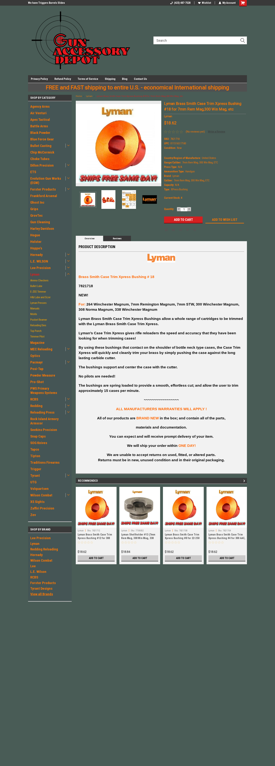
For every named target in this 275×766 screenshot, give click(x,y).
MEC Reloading (41, 349)
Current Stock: (173, 197)
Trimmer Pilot (37, 336)
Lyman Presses (38, 303)
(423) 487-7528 (182, 2)
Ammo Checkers (39, 280)
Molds (33, 314)
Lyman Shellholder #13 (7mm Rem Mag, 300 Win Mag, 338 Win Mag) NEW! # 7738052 (138, 538)
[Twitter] (187, 229)
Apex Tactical (40, 119)
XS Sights (37, 502)
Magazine (37, 342)
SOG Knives (38, 443)
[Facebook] (166, 229)
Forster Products (43, 189)
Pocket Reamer (38, 319)
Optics (35, 356)
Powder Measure (42, 375)
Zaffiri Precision (42, 508)
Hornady (36, 255)
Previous (79, 143)
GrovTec (36, 215)
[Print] (180, 229)
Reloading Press (42, 412)
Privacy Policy (39, 79)
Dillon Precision (42, 165)
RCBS (34, 399)
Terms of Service (88, 79)
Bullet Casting (40, 146)
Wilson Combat (41, 495)
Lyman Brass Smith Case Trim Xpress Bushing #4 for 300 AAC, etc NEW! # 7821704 (226, 538)
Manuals (34, 308)
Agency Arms (40, 106)
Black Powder (40, 133)
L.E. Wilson (38, 571)
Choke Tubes (39, 159)
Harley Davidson (42, 228)
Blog (124, 79)
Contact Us (140, 79)
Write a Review (216, 131)
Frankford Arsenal (43, 196)
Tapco (34, 449)
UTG (33, 482)
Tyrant (35, 475)
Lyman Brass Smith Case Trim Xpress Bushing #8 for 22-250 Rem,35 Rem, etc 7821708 (182, 538)
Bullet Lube (36, 286)
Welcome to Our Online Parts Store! (48, 2)
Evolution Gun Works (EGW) (45, 180)
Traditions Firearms (44, 462)
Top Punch (36, 331)
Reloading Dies (38, 325)
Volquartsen (39, 488)
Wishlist (206, 2)
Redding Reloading (44, 549)
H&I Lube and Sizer (40, 297)
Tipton (35, 456)
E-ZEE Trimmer (38, 291)
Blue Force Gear (42, 139)
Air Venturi (38, 113)
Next (157, 143)
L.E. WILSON (39, 261)
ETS (33, 172)
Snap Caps (38, 436)
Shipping (110, 79)
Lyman (34, 274)
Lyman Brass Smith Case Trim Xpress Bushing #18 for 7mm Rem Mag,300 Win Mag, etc (140, 96)
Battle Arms (39, 126)
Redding (36, 406)
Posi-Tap (36, 369)
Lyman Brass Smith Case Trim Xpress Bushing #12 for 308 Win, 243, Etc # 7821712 (95, 538)
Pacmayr (36, 362)
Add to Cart (96, 558)
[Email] (173, 229)
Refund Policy (62, 79)
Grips (34, 209)
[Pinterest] (194, 229)
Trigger (35, 469)
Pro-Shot (37, 382)
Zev (33, 515)
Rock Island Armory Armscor (44, 421)
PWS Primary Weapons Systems (43, 390)
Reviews (117, 238)
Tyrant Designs (41, 588)
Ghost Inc (37, 202)
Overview (89, 238)
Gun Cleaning (40, 222)
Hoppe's (36, 248)
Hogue (35, 235)
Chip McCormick (42, 152)
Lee (33, 566)
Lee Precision (40, 268)
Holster (36, 242)
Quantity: (169, 209)
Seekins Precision (43, 430)
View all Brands (41, 594)
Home (79, 96)
